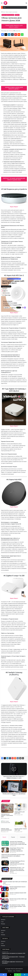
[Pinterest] (13, 758)
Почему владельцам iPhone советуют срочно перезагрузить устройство (17, 862)
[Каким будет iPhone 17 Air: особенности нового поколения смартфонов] (5, 849)
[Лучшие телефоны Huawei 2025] (5, 894)
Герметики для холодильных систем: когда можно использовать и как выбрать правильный (12, 856)
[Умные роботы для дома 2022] (21, 807)
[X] (5, 758)
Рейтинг (17, 14)
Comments (22, 837)
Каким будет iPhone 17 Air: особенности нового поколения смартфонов (17, 849)
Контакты (3, 919)
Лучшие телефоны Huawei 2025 (18, 892)
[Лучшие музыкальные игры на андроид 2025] (5, 888)
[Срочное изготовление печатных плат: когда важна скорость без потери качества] (5, 843)
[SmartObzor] (5, 3)
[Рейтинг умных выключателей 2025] (7, 823)
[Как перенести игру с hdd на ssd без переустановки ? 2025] (5, 906)
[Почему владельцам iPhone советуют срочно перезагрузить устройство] (5, 863)
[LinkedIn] (7, 758)
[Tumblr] (10, 758)
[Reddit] (15, 758)
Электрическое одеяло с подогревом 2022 (7, 815)
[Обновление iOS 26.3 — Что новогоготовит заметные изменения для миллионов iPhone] (5, 869)
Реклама (3, 923)
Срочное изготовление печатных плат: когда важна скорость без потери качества (18, 843)
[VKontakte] (18, 758)
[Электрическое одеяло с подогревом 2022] (7, 808)
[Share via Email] (20, 758)
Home (3, 12)
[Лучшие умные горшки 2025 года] (21, 823)
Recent (4, 837)
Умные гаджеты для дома (11, 12)
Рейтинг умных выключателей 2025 (6, 829)
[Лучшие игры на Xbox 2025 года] (5, 900)
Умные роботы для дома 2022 (20, 812)
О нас (2, 921)
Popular (13, 837)
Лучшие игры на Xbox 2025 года (18, 898)
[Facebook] (2, 758)
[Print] (23, 758)
